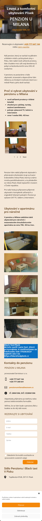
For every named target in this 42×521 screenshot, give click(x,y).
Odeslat (30, 462)
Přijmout (21, 505)
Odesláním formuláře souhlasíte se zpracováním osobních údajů (19, 456)
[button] (39, 493)
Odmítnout (21, 511)
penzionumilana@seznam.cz (21, 387)
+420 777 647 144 (32, 44)
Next (24, 157)
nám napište (23, 47)
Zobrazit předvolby (21, 516)
